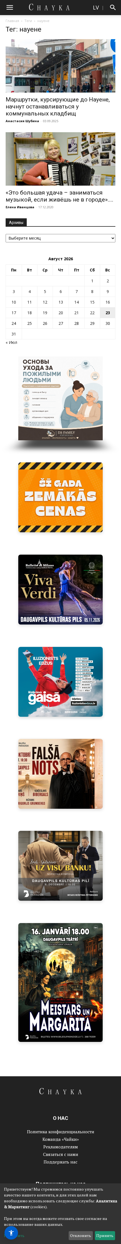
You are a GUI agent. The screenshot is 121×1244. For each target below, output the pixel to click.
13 (61, 302)
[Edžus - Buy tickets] (60, 682)
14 (76, 302)
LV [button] (96, 7)
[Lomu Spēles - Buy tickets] (60, 866)
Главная (12, 20)
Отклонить (80, 1235)
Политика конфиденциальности (60, 1131)
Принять (104, 1235)
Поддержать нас (60, 1162)
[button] (10, 7)
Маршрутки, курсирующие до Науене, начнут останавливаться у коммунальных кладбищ (58, 106)
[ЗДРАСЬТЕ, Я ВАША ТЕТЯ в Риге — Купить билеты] (60, 774)
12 (45, 302)
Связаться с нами (60, 1154)
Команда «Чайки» (60, 1139)
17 (14, 312)
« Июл (11, 342)
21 (76, 312)
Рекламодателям (60, 1147)
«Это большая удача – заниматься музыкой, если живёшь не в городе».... (59, 196)
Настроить (14, 1235)
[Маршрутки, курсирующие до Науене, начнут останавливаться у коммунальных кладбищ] (60, 66)
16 (108, 302)
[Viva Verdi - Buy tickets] (60, 590)
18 (29, 312)
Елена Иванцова (20, 207)
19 (45, 312)
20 (61, 312)
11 (29, 302)
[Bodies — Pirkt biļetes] (60, 982)
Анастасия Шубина (22, 121)
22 (92, 312)
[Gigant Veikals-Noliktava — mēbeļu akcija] (60, 497)
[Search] (113, 7)
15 (92, 302)
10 (14, 302)
